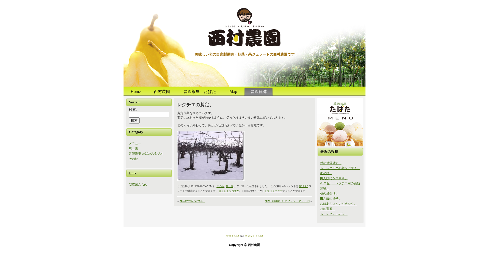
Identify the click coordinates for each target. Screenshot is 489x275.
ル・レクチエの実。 (334, 214)
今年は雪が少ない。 (192, 200)
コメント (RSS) (254, 236)
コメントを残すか (229, 190)
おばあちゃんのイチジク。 (338, 203)
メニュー (135, 143)
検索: (133, 110)
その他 (133, 158)
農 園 (133, 148)
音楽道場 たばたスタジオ (146, 153)
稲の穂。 (326, 173)
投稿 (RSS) (232, 236)
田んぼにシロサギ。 (334, 178)
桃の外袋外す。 (331, 163)
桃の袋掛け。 (329, 193)
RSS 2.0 (303, 186)
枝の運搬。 (327, 209)
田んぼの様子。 (331, 198)
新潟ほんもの (138, 184)
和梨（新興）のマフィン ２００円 (287, 200)
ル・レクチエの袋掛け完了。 (340, 168)
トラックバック (273, 190)
